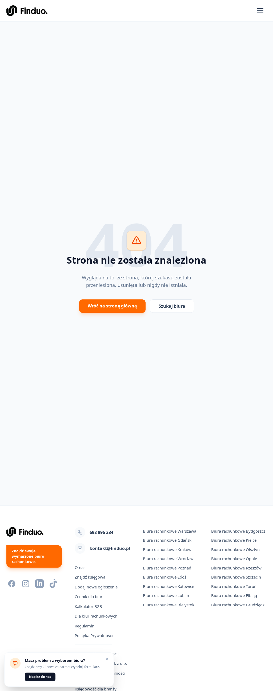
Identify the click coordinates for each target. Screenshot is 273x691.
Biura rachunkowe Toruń (233, 586)
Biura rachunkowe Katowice (168, 586)
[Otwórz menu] (260, 10)
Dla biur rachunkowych (96, 616)
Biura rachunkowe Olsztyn (235, 549)
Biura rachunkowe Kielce (233, 540)
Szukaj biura (172, 306)
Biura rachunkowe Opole (234, 558)
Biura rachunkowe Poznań (167, 568)
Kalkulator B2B (88, 606)
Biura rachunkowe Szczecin (236, 577)
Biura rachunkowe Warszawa (169, 531)
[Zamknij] (107, 659)
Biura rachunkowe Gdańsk (167, 540)
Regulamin (84, 625)
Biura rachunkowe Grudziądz (237, 604)
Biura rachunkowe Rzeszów (236, 568)
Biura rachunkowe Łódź (164, 577)
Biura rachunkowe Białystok (168, 604)
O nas (80, 567)
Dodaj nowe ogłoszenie (96, 587)
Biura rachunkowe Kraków (167, 549)
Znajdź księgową (90, 577)
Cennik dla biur (88, 596)
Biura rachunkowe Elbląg (234, 595)
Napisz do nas (40, 676)
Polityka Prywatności (94, 635)
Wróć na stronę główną (112, 306)
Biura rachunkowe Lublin (166, 595)
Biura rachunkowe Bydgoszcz (238, 531)
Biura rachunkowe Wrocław (168, 558)
